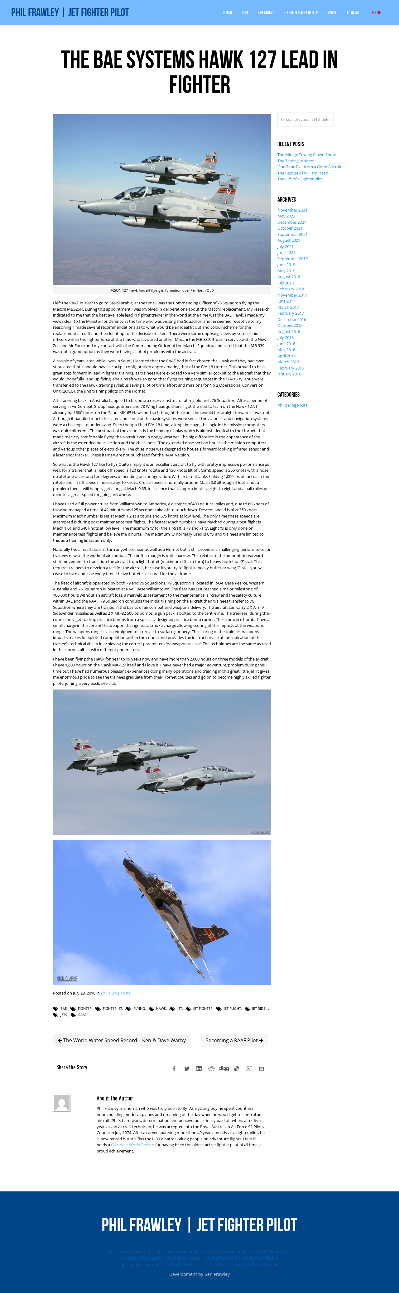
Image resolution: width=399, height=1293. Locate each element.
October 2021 (289, 228)
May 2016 (286, 349)
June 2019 (286, 264)
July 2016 (285, 337)
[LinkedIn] (199, 1068)
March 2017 (288, 307)
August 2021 (288, 240)
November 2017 (292, 295)
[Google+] (249, 1068)
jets (63, 1014)
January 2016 (289, 374)
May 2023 (286, 216)
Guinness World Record (132, 1144)
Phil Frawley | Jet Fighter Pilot (70, 12)
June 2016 (286, 343)
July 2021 (285, 246)
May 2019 (286, 271)
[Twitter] (186, 1068)
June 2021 (286, 252)
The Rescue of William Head (302, 173)
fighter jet (112, 1008)
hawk (161, 1008)
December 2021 (291, 222)
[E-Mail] (261, 1068)
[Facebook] (174, 1068)
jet (179, 1008)
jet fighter (203, 1008)
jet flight (232, 1008)
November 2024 (292, 210)
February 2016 (290, 368)
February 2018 (290, 289)
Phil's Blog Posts (116, 993)
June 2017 (286, 301)
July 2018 (285, 283)
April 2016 (286, 356)
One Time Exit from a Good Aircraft (309, 166)
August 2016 (288, 331)
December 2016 (291, 319)
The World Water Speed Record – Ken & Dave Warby (124, 1040)
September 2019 (292, 258)
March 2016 (288, 362)
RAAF (82, 1014)
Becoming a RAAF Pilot (232, 1040)
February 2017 (290, 313)
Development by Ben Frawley (199, 1274)
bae (63, 1008)
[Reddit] (211, 1068)
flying (139, 1008)
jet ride (258, 1008)
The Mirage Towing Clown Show (306, 154)
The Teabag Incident (296, 161)
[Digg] (224, 1068)
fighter (85, 1008)
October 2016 (289, 325)
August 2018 (288, 276)
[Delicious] (236, 1068)
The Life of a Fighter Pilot (300, 179)
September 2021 (292, 234)
